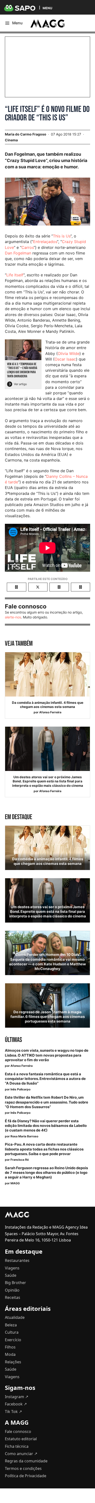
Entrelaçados (45, 241)
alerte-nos (13, 617)
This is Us (61, 236)
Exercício (13, 1339)
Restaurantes (17, 1260)
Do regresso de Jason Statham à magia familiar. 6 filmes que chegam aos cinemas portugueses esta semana (47, 1016)
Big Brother (15, 1282)
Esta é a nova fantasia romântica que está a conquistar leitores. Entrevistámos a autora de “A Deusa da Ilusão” (45, 1079)
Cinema (11, 140)
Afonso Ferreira (50, 712)
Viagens (12, 1268)
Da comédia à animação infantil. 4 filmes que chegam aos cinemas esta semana (47, 705)
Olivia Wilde (68, 353)
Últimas (13, 1040)
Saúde (10, 1275)
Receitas (12, 1297)
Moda (10, 1354)
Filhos (10, 1347)
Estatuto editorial (21, 1438)
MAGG (15, 1183)
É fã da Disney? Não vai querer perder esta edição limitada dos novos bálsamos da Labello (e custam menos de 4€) (46, 1125)
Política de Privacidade (25, 1475)
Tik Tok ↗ (13, 1411)
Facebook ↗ (16, 1404)
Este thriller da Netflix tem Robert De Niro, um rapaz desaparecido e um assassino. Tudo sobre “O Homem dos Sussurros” (46, 1102)
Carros (27, 247)
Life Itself (14, 274)
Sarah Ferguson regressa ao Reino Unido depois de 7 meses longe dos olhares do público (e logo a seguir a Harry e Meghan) (46, 1172)
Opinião (12, 1290)
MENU (47, 8)
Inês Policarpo (20, 1089)
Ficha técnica (16, 1446)
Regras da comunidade (26, 1461)
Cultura (12, 1332)
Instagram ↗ (16, 1396)
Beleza (11, 1325)
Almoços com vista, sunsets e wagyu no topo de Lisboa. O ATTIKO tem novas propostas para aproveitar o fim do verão (46, 1055)
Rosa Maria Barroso (24, 1136)
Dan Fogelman (18, 253)
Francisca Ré (19, 1159)
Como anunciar (21, 1453)
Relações (13, 1362)
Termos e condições (23, 1468)
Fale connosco (18, 1431)
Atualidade (15, 1317)
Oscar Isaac (65, 359)
